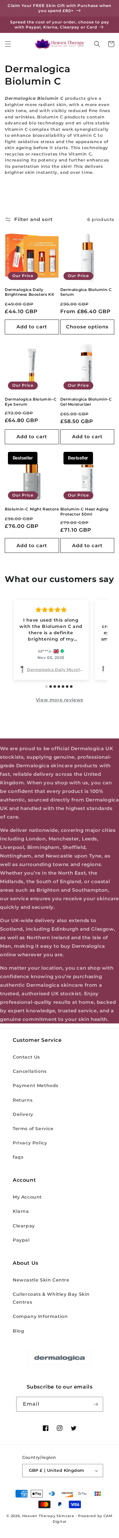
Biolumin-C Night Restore (32, 509)
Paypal (21, 1240)
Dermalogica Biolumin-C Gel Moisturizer (86, 402)
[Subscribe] (96, 1404)
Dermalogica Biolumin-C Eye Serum (30, 402)
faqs (18, 1157)
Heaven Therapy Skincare (48, 1516)
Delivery (23, 1114)
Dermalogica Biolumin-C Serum (86, 292)
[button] (8, 44)
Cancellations (30, 1071)
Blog (18, 1331)
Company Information (40, 1316)
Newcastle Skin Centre (41, 1280)
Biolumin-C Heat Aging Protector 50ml (84, 511)
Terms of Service (33, 1128)
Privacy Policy (30, 1143)
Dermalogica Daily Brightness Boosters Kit (29, 292)
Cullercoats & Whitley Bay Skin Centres (51, 1298)
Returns (22, 1100)
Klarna (21, 1211)
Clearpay (24, 1226)
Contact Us (26, 1057)
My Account (27, 1197)
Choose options (87, 327)
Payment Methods (35, 1085)
